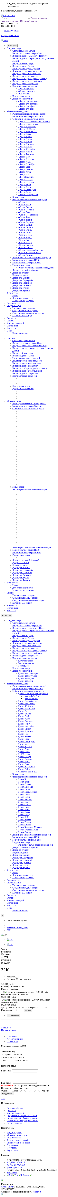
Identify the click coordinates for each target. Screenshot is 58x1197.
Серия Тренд (24, 814)
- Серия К (22, 202)
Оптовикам (12, 326)
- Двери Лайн (24, 192)
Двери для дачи (25, 681)
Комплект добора (9, 989)
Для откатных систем (22, 298)
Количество (6, 1010)
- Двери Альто (25, 141)
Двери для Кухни (20, 288)
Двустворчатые (25, 661)
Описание (11, 1036)
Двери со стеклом (20, 273)
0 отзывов (6, 1027)
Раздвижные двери (21, 265)
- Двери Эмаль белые (28, 124)
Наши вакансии (20, 333)
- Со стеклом (24, 93)
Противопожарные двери (24, 86)
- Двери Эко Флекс (27, 126)
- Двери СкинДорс (27, 164)
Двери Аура (23, 749)
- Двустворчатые (26, 88)
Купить (28, 1010)
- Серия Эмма (24, 212)
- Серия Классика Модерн (30, 250)
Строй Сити (7, 1187)
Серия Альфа (24, 819)
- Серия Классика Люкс (29, 252)
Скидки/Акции (14, 305)
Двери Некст (24, 724)
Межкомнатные (14, 401)
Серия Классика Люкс (28, 829)
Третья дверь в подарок (23, 308)
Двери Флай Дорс (26, 766)
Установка (12, 605)
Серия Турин (24, 797)
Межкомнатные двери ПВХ (25, 260)
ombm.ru (37, 1192)
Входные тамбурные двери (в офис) (29, 78)
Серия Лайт (23, 817)
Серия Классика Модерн (30, 827)
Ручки (15, 295)
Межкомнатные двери (17, 111)
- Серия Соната (25, 227)
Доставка (11, 318)
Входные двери (14, 48)
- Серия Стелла (25, 247)
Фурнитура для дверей (18, 1140)
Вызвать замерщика (40, 18)
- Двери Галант (25, 134)
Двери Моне (24, 761)
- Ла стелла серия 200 (28, 194)
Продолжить (7, 1093)
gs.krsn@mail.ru (14, 1167)
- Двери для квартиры (28, 101)
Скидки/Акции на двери (18, 1143)
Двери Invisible (31, 698)
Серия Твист (24, 794)
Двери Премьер (25, 721)
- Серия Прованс (26, 209)
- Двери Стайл (25, 139)
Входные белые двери (23, 63)
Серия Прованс (25, 787)
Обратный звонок (28, 21)
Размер (4, 986)
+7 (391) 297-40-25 (10, 31)
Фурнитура (12, 293)
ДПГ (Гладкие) (25, 754)
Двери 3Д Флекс (26, 706)
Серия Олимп (24, 802)
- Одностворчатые (26, 91)
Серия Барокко (25, 799)
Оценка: (5, 1091)
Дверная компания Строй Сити (22, 1115)
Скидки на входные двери (25, 310)
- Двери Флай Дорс (27, 189)
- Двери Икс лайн (26, 149)
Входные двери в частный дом (27, 81)
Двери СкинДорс (26, 741)
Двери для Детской (21, 285)
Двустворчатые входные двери (27, 71)
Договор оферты (15, 1108)
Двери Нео (23, 734)
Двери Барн (23, 744)
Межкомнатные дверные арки (26, 262)
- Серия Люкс (24, 232)
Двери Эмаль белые (27, 701)
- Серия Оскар (25, 235)
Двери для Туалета (21, 290)
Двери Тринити (25, 731)
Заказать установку (10, 21)
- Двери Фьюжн (25, 169)
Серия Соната (24, 804)
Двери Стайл (24, 716)
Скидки (10, 593)
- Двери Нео (24, 157)
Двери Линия (24, 729)
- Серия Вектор (25, 245)
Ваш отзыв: (6, 1083)
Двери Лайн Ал (31, 696)
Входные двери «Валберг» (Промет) (29, 56)
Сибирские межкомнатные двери (28, 119)
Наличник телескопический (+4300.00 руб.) (14, 995)
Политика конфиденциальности (22, 1120)
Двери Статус (24, 756)
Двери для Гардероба (22, 280)
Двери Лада (23, 739)
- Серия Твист (24, 217)
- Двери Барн (24, 167)
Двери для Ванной (21, 278)
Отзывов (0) (12, 1041)
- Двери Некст (25, 146)
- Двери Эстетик (26, 182)
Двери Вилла (24, 713)
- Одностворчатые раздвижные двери (36, 267)
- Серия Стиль (25, 230)
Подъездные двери (21, 96)
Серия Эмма (24, 789)
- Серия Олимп (25, 225)
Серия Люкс (24, 809)
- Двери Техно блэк (27, 131)
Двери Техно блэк (26, 708)
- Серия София (25, 207)
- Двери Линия (25, 151)
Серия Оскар (24, 812)
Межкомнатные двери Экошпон (27, 116)
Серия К (22, 779)
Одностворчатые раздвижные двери (35, 845)
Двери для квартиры (28, 673)
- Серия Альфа (25, 242)
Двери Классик (25, 736)
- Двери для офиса (26, 106)
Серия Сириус (25, 832)
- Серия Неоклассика (28, 215)
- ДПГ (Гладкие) (26, 177)
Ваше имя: (6, 1070)
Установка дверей (15, 323)
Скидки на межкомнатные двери (28, 313)
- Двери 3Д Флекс (26, 129)
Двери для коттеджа (27, 676)
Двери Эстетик (25, 759)
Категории (12, 46)
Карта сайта (12, 1150)
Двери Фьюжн (25, 746)
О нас (9, 331)
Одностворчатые (26, 663)
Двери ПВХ (24, 751)
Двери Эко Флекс (26, 703)
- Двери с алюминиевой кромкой (34, 121)
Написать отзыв (8, 1030)
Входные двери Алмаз (23, 66)
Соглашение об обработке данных (23, 1118)
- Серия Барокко (26, 222)
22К (9, 930)
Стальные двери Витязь (23, 51)
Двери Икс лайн (26, 726)
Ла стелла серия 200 (27, 771)
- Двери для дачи (26, 109)
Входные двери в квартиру (25, 76)
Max (5, 40)
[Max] (2, 1194)
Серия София (24, 784)
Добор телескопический (12, 1007)
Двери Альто (24, 719)
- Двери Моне (24, 184)
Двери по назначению (23, 99)
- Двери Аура (24, 172)
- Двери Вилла (25, 136)
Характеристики (15, 1039)
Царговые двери (20, 275)
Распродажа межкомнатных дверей (29, 114)
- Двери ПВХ (24, 174)
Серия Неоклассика (27, 792)
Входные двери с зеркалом (25, 83)
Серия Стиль (24, 807)
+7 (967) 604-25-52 (10, 35)
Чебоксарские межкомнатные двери (29, 199)
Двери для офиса (26, 678)
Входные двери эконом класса (26, 73)
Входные (11, 338)
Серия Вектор (24, 822)
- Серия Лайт (24, 240)
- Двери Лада (24, 162)
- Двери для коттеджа (28, 104)
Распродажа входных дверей (26, 68)
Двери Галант (24, 711)
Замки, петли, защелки (23, 300)
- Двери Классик (26, 159)
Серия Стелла (24, 824)
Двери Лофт (24, 764)
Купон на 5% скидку (22, 315)
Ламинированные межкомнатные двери (31, 257)
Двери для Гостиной (22, 283)
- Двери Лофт (24, 187)
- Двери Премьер (26, 144)
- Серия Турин (25, 220)
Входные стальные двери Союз (27, 53)
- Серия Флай (24, 204)
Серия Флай (24, 782)
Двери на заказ (14, 303)
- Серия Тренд (25, 237)
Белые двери (18, 197)
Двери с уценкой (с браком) (25, 270)
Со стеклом (23, 666)
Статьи (10, 320)
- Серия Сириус (25, 255)
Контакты (11, 328)
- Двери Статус (25, 179)
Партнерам (12, 1148)
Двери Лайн (24, 769)
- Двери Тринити (26, 154)
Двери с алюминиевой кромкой (33, 693)
